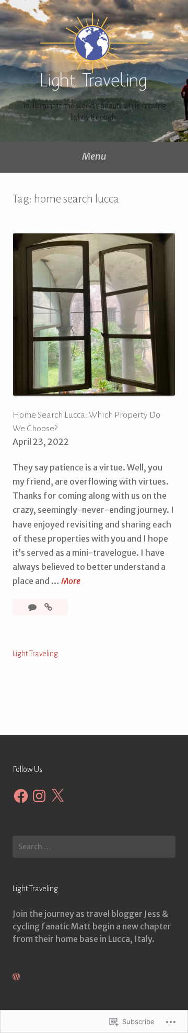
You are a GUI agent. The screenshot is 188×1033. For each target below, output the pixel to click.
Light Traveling (35, 653)
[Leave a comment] (33, 607)
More (70, 581)
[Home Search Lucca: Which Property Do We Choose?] (48, 607)
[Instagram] (39, 796)
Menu (94, 156)
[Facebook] (21, 796)
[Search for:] (94, 847)
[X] (57, 796)
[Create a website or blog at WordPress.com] (16, 976)
